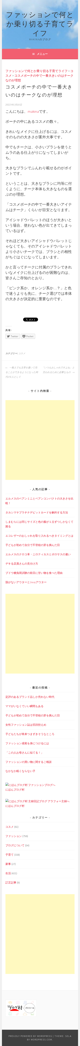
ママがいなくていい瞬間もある (24, 706)
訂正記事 (10, 882)
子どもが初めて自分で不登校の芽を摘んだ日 (32, 545)
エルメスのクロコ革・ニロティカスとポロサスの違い (38, 554)
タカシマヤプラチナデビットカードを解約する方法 (36, 512)
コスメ (21, 353)
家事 (8, 864)
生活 (8, 873)
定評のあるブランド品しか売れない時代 (29, 697)
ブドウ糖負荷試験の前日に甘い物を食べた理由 (34, 573)
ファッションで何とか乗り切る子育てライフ (40, 23)
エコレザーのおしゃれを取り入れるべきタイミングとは (39, 535)
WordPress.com (41, 1039)
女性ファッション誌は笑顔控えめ (25, 724)
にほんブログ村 (14, 789)
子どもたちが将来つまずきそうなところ (29, 734)
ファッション (13, 836)
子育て (9, 854)
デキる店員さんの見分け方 (21, 563)
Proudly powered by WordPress (30, 1036)
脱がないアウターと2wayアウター (26, 582)
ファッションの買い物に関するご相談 (28, 762)
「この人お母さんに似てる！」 (24, 752)
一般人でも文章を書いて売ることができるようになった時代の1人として (21, 372)
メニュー (42, 54)
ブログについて (14, 845)
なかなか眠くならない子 (20, 771)
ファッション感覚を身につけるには (27, 743)
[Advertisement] (40, 440)
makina (33, 111)
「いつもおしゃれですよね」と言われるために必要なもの (58, 370)
